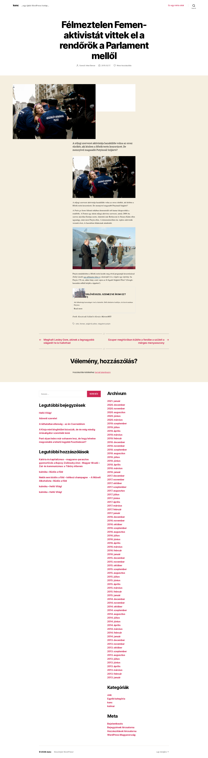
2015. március (114, 587)
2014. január (114, 636)
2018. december (116, 442)
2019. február (114, 438)
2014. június (113, 621)
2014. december (116, 599)
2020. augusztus (116, 412)
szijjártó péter (91, 324)
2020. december (116, 405)
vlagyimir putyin (104, 324)
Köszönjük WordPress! (64, 752)
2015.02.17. (105, 65)
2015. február (114, 591)
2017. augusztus (116, 490)
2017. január (113, 513)
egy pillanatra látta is (92, 276)
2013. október (114, 647)
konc (16, 5)
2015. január (114, 595)
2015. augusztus (116, 573)
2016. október (114, 524)
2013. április (113, 666)
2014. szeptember (117, 610)
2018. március (115, 468)
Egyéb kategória (116, 698)
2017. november (115, 479)
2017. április (113, 502)
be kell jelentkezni (102, 372)
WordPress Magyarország (121, 735)
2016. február (114, 550)
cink (77, 324)
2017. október (114, 483)
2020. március (115, 419)
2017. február (114, 509)
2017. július (113, 494)
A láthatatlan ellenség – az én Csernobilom (62, 424)
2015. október (114, 565)
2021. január (113, 401)
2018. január (114, 472)
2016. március (114, 546)
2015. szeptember (117, 569)
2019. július (113, 427)
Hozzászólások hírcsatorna (121, 731)
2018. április (114, 464)
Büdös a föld (56, 472)
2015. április (113, 584)
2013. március (114, 670)
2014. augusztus (116, 614)
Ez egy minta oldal (176, 5)
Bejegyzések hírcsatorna (120, 727)
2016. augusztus (116, 532)
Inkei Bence (90, 65)
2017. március (114, 505)
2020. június (114, 416)
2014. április (114, 625)
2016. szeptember (117, 528)
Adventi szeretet (48, 418)
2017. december (116, 475)
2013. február (114, 673)
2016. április (113, 543)
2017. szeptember (117, 487)
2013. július (113, 659)
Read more (78, 308)
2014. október (114, 606)
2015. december (116, 558)
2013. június (113, 662)
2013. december (116, 640)
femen (82, 324)
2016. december (116, 517)
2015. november (116, 561)
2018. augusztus (116, 453)
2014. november (116, 602)
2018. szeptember (117, 449)
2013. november (116, 644)
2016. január (114, 554)
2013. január (114, 677)
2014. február (114, 632)
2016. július (113, 535)
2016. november (116, 520)
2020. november (116, 408)
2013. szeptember (117, 651)
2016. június (113, 539)
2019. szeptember (117, 423)
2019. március (114, 434)
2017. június (113, 498)
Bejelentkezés (115, 723)
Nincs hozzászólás (124, 65)
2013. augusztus (116, 655)
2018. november (116, 446)
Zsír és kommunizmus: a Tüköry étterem (61, 466)
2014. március (115, 629)
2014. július (113, 617)
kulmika (43, 472)
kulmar (111, 706)
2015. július (113, 576)
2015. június (113, 580)
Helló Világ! (45, 413)
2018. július (113, 457)
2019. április (113, 431)
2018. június (113, 460)
